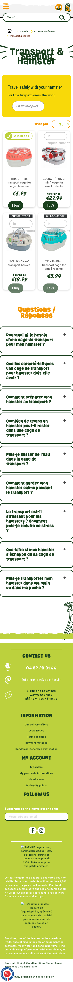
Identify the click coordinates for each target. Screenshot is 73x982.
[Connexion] (58, 7)
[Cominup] (61, 977)
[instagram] (41, 830)
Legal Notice (36, 730)
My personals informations (36, 773)
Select (64, 124)
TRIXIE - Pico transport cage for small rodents (54, 265)
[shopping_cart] (68, 5)
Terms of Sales (36, 736)
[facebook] (33, 830)
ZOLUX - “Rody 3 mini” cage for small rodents (54, 182)
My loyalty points (36, 785)
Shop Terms (46, 963)
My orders (36, 767)
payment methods (37, 742)
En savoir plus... (28, 106)
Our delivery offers (36, 724)
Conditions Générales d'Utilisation (36, 749)
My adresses (36, 779)
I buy (15, 205)
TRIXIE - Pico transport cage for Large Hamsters (19, 182)
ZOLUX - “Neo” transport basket (19, 263)
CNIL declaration (27, 967)
